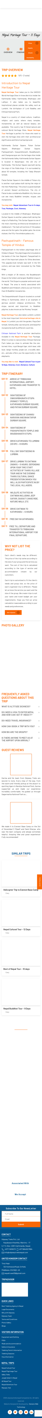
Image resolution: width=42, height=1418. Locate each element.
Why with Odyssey (8, 1313)
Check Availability (30, 55)
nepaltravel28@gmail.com (14, 1273)
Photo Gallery (6, 1323)
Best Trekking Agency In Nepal (12, 1306)
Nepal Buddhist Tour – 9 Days (16, 1008)
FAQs (3, 1340)
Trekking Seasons (8, 1353)
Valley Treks (6, 1375)
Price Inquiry (30, 45)
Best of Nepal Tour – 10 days (16, 969)
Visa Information (8, 1357)
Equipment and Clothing (10, 1337)
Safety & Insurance (8, 1347)
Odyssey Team (7, 1316)
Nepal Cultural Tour (8, 1368)
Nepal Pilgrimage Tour (9, 1371)
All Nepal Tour (6, 1381)
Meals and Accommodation (11, 1344)
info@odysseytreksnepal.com (16, 1252)
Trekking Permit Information (12, 1350)
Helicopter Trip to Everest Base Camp (20, 889)
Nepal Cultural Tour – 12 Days (16, 929)
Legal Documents (8, 1309)
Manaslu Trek (6, 1388)
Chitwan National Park (11, 333)
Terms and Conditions (9, 1319)
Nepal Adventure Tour (9, 1384)
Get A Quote (11, 612)
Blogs (4, 1326)
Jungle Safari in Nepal (9, 1378)
